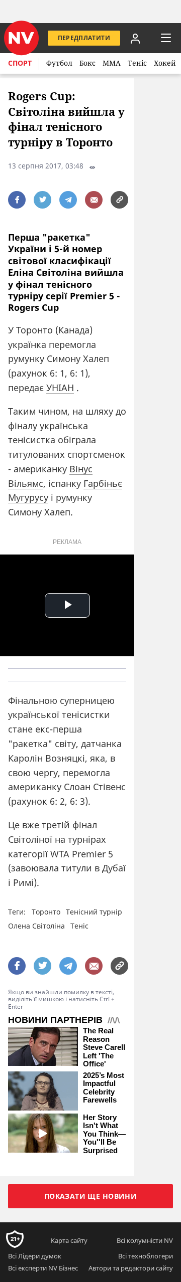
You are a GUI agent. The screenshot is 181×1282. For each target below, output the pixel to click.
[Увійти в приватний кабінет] (135, 38)
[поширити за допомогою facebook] (17, 200)
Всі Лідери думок (34, 1255)
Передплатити (84, 38)
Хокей (165, 63)
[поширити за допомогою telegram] (68, 200)
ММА (112, 63)
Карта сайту (69, 1240)
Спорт (20, 63)
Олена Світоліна (36, 926)
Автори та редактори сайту (130, 1267)
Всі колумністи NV (145, 1240)
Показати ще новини (90, 1196)
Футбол (59, 63)
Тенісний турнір (94, 912)
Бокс (87, 63)
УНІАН (60, 388)
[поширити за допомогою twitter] (42, 200)
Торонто (46, 912)
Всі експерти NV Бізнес (43, 1267)
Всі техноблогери (145, 1255)
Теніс (137, 63)
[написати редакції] (94, 200)
